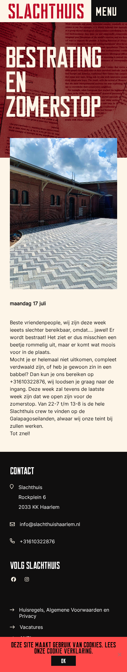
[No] (119, 654)
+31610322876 (37, 541)
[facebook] (16, 582)
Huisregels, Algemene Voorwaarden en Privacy (64, 613)
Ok (63, 660)
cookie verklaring (69, 651)
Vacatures (31, 627)
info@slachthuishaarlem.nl (50, 524)
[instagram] (29, 582)
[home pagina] (45, 11)
